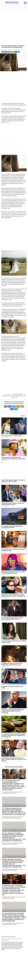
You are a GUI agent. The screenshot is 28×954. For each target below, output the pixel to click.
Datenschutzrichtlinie (5, 938)
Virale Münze (16, 49)
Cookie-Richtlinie (14, 938)
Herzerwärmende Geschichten (19, 395)
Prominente (14, 397)
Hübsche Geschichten (11, 2)
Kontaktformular (4, 940)
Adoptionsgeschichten (18, 394)
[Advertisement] (14, 27)
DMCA (20, 938)
